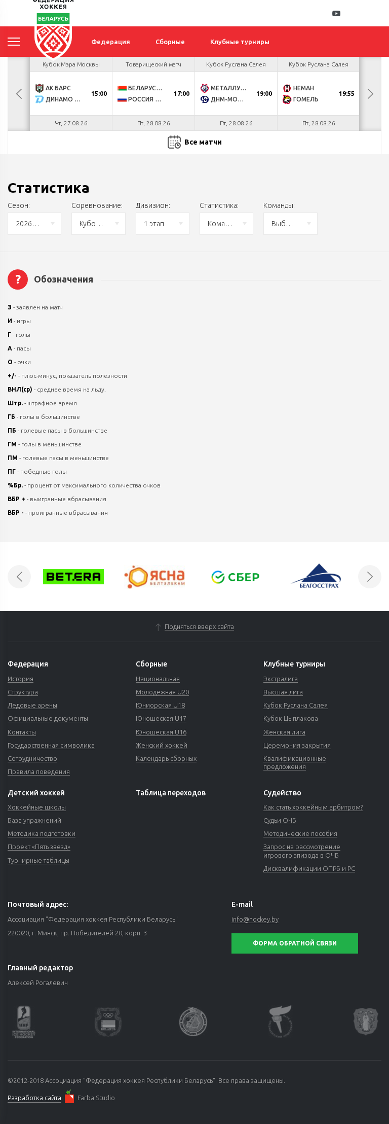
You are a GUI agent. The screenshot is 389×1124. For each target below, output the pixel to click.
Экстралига (280, 678)
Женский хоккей (161, 745)
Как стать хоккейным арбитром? (313, 807)
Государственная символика (51, 745)
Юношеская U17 (161, 718)
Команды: (279, 205)
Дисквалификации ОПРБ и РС (309, 868)
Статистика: (219, 205)
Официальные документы (48, 718)
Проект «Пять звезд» (39, 846)
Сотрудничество (32, 758)
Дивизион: (153, 205)
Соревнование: (97, 205)
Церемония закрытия (297, 745)
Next (370, 94)
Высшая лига (283, 691)
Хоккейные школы (37, 807)
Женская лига (284, 731)
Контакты (22, 731)
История (20, 678)
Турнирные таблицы (38, 860)
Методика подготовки (41, 833)
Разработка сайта (34, 1097)
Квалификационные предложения (294, 762)
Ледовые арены (32, 705)
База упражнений (34, 820)
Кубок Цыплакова (290, 718)
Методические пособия (300, 833)
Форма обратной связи (295, 943)
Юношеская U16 (161, 731)
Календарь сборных (166, 758)
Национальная (158, 678)
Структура (23, 691)
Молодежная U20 (162, 691)
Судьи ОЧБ (279, 820)
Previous (19, 94)
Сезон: (19, 205)
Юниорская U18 (160, 705)
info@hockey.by (255, 919)
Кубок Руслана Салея (295, 705)
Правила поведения (39, 771)
